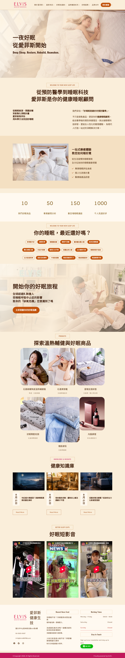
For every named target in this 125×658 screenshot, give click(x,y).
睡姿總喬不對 (96, 258)
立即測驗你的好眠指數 (26, 310)
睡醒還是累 (53, 242)
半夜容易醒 (55, 258)
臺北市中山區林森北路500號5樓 (26, 628)
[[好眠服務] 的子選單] (89, 4)
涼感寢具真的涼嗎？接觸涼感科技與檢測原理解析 (59, 629)
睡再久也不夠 (54, 250)
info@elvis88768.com (23, 638)
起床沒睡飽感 (93, 242)
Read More (21, 513)
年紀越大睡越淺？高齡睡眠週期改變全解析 (33, 499)
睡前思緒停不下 (68, 258)
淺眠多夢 (42, 242)
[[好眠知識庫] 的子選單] (65, 4)
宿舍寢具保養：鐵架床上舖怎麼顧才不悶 (66, 499)
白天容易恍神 (28, 258)
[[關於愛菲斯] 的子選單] (43, 4)
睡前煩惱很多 (82, 258)
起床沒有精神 (42, 258)
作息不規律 (41, 250)
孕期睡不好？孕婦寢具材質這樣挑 (59, 618)
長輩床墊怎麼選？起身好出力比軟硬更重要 (100, 499)
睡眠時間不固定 (96, 250)
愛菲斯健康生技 (35, 617)
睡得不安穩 (65, 242)
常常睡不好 (31, 242)
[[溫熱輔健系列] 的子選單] (79, 4)
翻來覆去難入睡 (79, 242)
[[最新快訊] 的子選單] (53, 4)
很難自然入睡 (67, 250)
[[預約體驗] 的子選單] (111, 4)
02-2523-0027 (20, 633)
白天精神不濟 (81, 250)
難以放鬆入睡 (28, 250)
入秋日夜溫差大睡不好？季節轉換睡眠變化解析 (59, 639)
